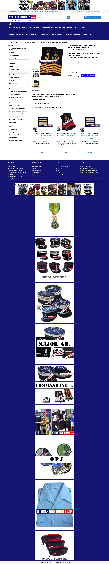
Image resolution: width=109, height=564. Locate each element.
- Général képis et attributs (16, 58)
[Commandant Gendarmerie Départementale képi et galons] (54, 384)
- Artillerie (11, 52)
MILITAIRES (69, 24)
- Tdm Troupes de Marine (15, 72)
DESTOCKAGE (40, 38)
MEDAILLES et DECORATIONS (40, 24)
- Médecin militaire (14, 69)
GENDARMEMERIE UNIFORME (21, 24)
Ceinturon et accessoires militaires (18, 91)
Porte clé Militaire (13, 129)
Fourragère (12, 102)
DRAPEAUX (54, 31)
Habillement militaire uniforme (17, 119)
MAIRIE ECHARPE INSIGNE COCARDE (18, 34)
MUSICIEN (34, 34)
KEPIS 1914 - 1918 (78, 31)
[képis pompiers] (54, 259)
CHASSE (46, 31)
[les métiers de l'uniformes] (54, 421)
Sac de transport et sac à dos (16, 134)
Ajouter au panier (88, 75)
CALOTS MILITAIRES (79, 27)
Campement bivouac (14, 88)
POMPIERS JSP (44, 34)
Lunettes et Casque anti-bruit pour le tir (17, 125)
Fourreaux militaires (14, 105)
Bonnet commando (14, 77)
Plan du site (34, 174)
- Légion (11, 66)
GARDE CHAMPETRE (65, 31)
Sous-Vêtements (13, 137)
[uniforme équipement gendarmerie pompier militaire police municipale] (54, 5)
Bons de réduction (60, 174)
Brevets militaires (35, 31)
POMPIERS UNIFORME (57, 24)
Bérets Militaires (13, 74)
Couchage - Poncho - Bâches (16, 97)
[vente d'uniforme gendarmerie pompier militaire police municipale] (54, 189)
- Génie (11, 60)
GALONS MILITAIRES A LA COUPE (18, 31)
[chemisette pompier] (54, 504)
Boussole (11, 80)
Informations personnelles (62, 166)
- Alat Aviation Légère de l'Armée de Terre (17, 49)
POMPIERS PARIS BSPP (57, 34)
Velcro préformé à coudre (15, 140)
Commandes (59, 168)
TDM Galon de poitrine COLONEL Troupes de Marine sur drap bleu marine (43, 137)
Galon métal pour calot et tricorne (17, 111)
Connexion (86, 11)
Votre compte (61, 162)
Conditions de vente (36, 166)
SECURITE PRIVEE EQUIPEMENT (24, 38)
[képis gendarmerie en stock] (54, 303)
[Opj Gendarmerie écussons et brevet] (54, 459)
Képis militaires (13, 122)
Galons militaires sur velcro (16, 116)
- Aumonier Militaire (14, 55)
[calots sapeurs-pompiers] (54, 545)
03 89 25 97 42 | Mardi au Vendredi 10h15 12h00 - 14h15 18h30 (29, 11)
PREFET (11, 38)
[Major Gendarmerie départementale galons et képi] (54, 343)
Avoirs (57, 170)
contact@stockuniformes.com (56, 11)
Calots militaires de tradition (16, 86)
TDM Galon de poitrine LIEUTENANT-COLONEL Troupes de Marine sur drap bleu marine (90, 137)
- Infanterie (12, 63)
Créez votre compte (95, 11)
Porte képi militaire (14, 132)
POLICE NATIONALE (88, 34)
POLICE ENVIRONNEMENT (73, 34)
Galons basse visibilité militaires (17, 114)
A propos (34, 168)
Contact (83, 162)
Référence (70, 49)
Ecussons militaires (14, 100)
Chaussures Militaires (14, 94)
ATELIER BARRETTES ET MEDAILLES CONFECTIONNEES (56, 27)
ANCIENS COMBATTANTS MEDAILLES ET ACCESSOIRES (24, 27)
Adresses (58, 172)
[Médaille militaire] (54, 216)
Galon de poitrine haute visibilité (17, 108)
